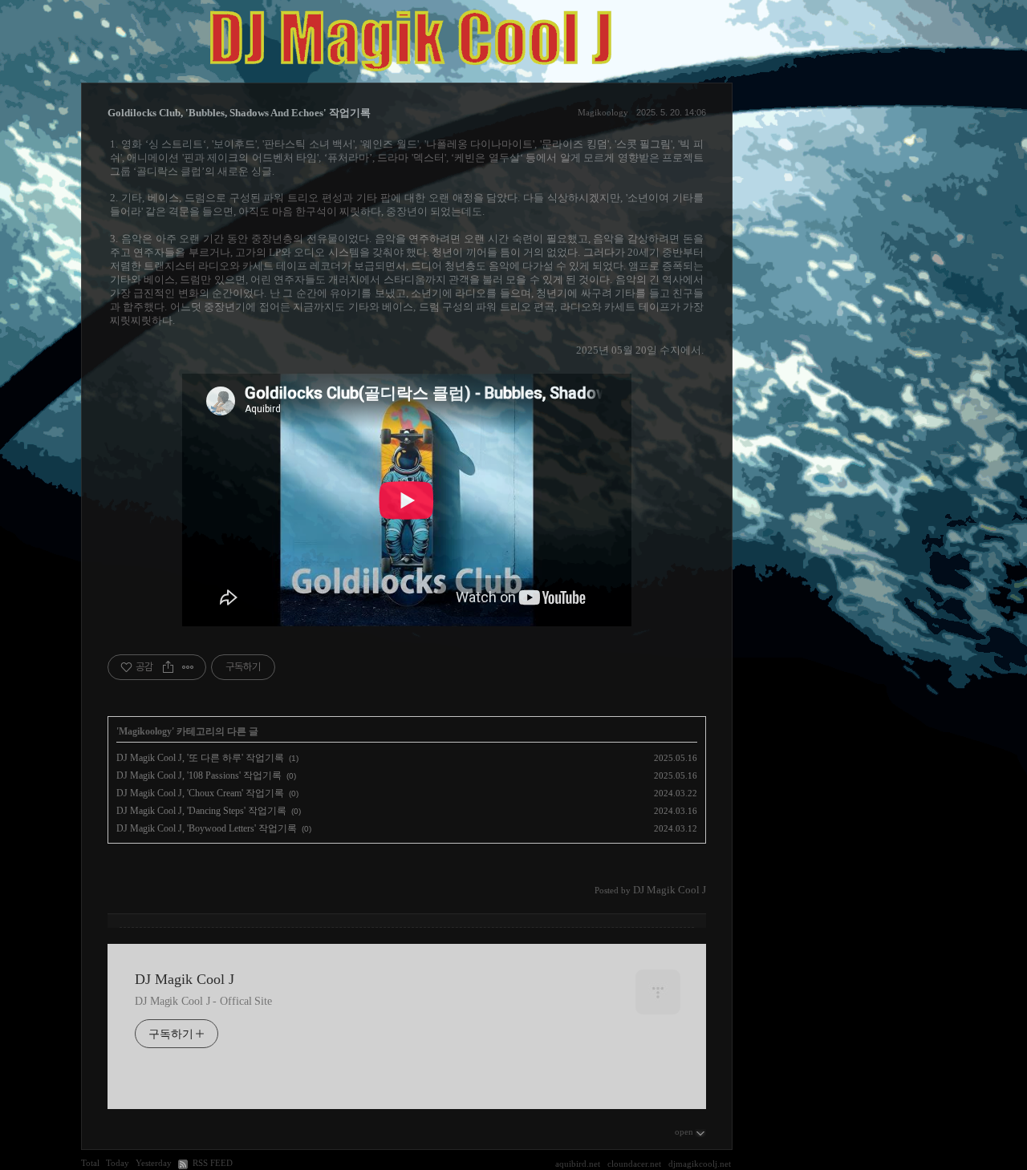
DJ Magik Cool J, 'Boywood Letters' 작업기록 (206, 828)
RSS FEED (213, 1163)
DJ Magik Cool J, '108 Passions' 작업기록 (199, 775)
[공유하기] (168, 667)
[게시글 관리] (188, 667)
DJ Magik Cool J (184, 979)
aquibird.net (577, 1163)
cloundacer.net (634, 1163)
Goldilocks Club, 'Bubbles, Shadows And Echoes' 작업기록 (239, 113)
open (684, 1131)
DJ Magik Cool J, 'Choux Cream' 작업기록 (200, 793)
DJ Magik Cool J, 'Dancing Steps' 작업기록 (201, 810)
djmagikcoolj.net (699, 1163)
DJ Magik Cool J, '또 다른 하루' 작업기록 (200, 757)
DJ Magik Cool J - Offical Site (203, 1001)
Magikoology (603, 112)
